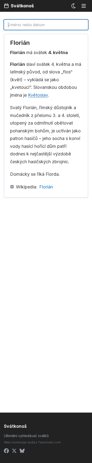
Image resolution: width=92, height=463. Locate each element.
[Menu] (83, 5)
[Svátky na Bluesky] (22, 450)
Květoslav (38, 95)
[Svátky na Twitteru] (14, 450)
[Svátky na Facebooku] (6, 450)
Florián (46, 186)
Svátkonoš (22, 5)
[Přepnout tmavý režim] (73, 5)
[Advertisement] (46, 249)
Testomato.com (49, 442)
